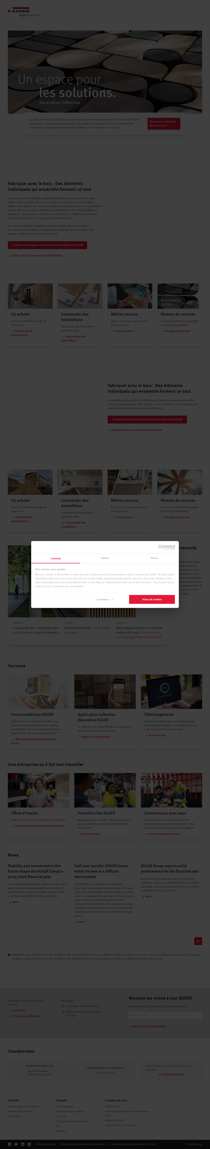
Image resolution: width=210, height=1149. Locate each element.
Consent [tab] (56, 558)
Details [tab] (105, 558)
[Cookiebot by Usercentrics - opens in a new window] (161, 547)
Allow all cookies (152, 599)
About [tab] (154, 558)
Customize (102, 599)
